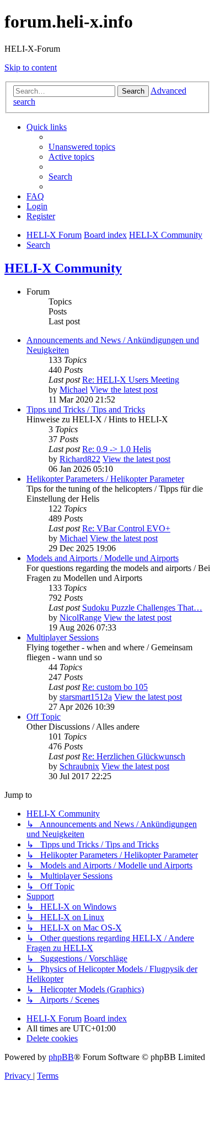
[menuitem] (82, 146)
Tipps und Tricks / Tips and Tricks (85, 409)
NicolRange (80, 617)
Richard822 (80, 459)
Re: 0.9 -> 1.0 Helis (116, 449)
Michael (74, 389)
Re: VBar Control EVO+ (126, 528)
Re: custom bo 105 (115, 687)
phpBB (61, 1057)
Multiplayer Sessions (62, 637)
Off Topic (43, 716)
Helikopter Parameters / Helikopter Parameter (105, 478)
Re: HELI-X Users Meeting (130, 379)
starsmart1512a (86, 697)
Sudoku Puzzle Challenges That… (142, 607)
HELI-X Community (63, 268)
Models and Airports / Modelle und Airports (102, 558)
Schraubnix (79, 766)
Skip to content (30, 67)
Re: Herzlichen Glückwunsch (133, 756)
